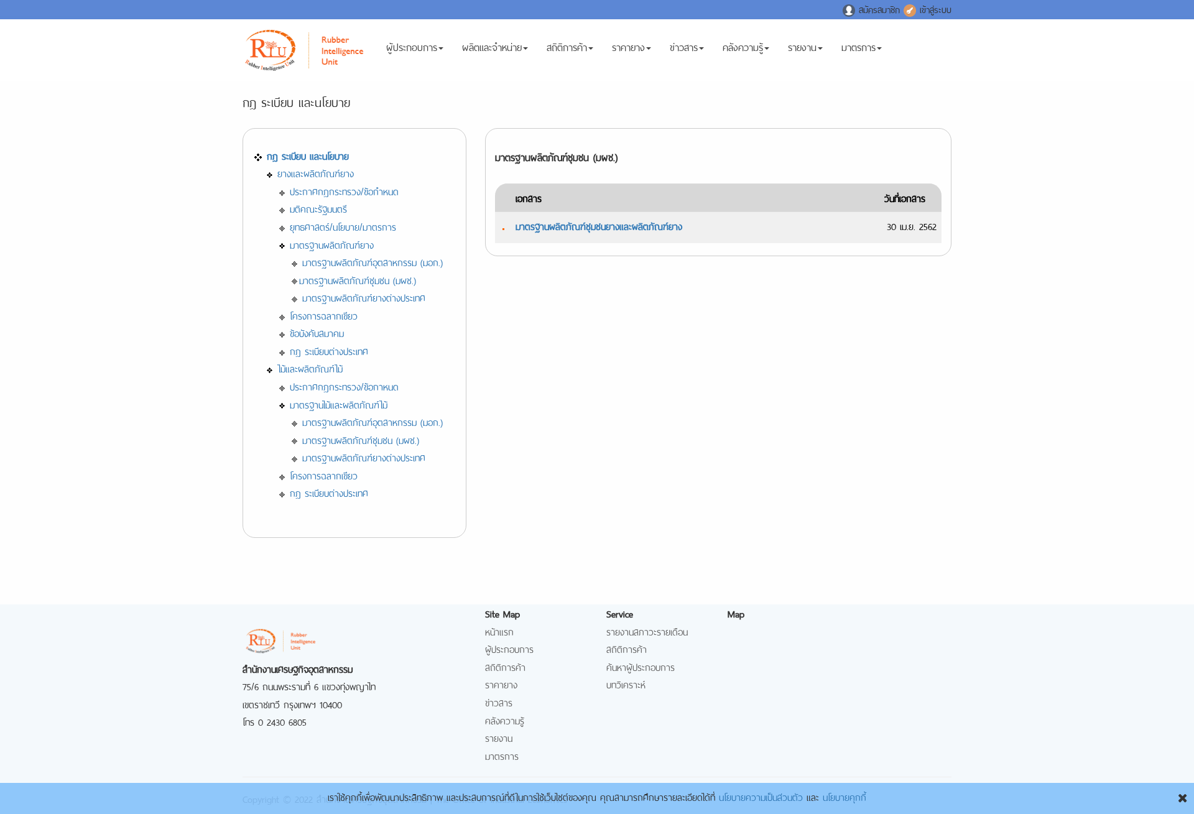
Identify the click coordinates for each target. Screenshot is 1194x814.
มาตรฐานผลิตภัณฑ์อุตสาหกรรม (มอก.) (372, 261)
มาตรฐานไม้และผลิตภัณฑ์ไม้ (338, 403)
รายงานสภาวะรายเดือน (647, 630)
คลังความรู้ (743, 46)
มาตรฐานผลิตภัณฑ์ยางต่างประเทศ (363, 297)
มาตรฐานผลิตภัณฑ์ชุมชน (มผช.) (357, 279)
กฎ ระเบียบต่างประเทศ (329, 350)
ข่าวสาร (684, 46)
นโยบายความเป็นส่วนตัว (761, 796)
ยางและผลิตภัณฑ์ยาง (315, 172)
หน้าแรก (499, 630)
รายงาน (802, 46)
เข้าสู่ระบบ (933, 9)
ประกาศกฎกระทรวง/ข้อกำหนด (344, 190)
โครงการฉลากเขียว (324, 315)
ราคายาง (628, 46)
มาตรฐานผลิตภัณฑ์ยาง (332, 244)
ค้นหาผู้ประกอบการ (640, 666)
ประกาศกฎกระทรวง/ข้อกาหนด (344, 385)
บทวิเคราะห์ (626, 683)
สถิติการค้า (567, 46)
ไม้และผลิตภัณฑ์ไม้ (310, 367)
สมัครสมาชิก (879, 9)
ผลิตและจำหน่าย (492, 46)
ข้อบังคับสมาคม (317, 332)
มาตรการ (858, 46)
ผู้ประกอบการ (411, 46)
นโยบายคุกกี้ (844, 796)
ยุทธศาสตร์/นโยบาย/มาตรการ (343, 226)
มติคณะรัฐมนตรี (318, 208)
